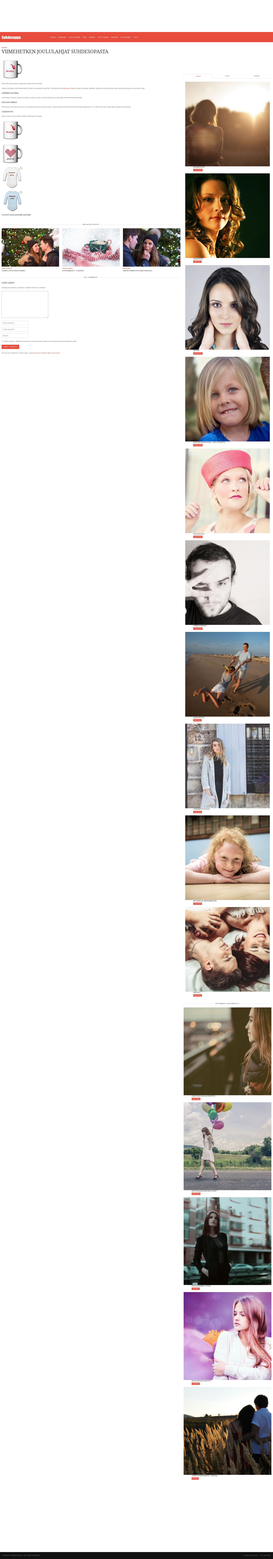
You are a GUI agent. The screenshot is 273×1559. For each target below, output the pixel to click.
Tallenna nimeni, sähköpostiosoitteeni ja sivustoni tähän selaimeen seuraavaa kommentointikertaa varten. (40, 341)
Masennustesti (199, 167)
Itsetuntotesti (198, 534)
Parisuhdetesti (198, 717)
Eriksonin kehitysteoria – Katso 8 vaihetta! (209, 442)
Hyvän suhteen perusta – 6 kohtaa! (205, 1476)
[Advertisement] (136, 16)
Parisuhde (126, 268)
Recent (227, 76)
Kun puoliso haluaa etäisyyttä (203, 1096)
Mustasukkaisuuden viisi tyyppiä (204, 1191)
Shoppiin (26, 215)
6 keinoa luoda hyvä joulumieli (13, 271)
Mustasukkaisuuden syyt (201, 1381)
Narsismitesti (198, 259)
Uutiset (4, 48)
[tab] (198, 76)
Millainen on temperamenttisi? (205, 901)
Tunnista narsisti (200, 626)
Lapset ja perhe (7, 268)
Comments (256, 76)
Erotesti (196, 350)
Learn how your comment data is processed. (44, 353)
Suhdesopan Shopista (68, 88)
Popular (198, 76)
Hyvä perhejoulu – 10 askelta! (73, 271)
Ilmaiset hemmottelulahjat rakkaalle (137, 271)
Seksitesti (196, 992)
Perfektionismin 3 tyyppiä (201, 1286)
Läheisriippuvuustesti (201, 809)
